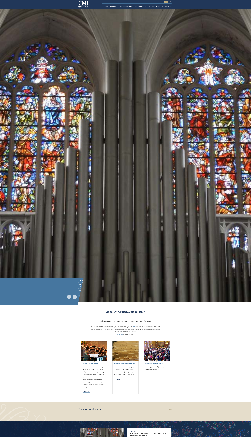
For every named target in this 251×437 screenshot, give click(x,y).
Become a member (147, 1)
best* (134, 326)
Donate (165, 1)
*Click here (120, 334)
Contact (160, 1)
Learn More (86, 391)
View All (170, 409)
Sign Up (149, 372)
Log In (155, 1)
